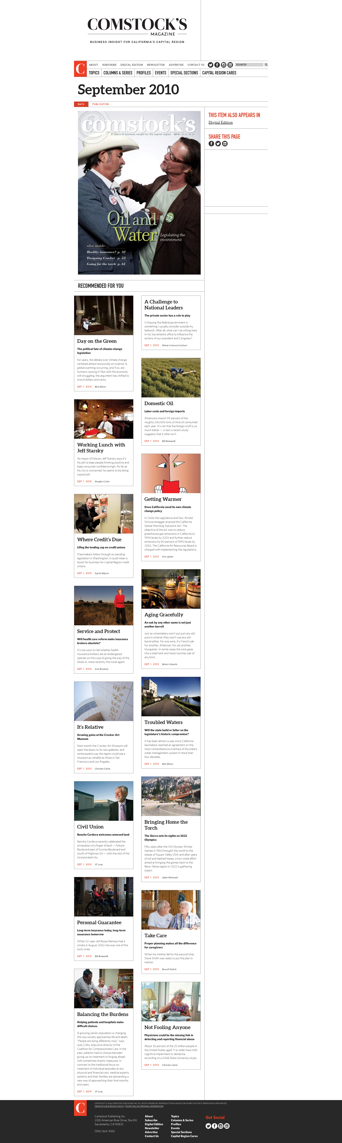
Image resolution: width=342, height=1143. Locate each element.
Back (81, 104)
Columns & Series (118, 73)
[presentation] (80, 69)
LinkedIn (230, 65)
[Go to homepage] (137, 30)
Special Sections (184, 73)
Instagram (223, 65)
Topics (94, 73)
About (93, 65)
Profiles (144, 73)
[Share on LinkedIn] (225, 143)
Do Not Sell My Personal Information (144, 1106)
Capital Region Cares (219, 73)
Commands (3, 1140)
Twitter (210, 65)
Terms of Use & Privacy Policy (109, 1106)
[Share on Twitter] (218, 143)
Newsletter (156, 65)
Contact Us (196, 65)
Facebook (217, 65)
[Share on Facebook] (211, 143)
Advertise (176, 65)
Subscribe (109, 65)
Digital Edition (132, 65)
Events (160, 73)
